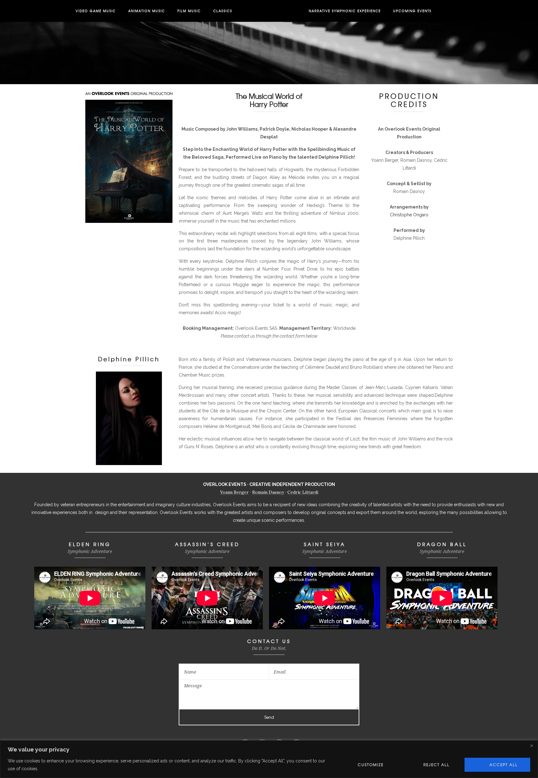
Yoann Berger (234, 492)
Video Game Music (96, 10)
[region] (269, 759)
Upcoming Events (412, 10)
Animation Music (146, 10)
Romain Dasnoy (268, 492)
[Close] (531, 745)
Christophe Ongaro (409, 214)
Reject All (436, 764)
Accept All (503, 764)
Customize (371, 764)
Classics (222, 10)
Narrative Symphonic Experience (345, 10)
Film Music (189, 10)
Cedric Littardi (302, 492)
